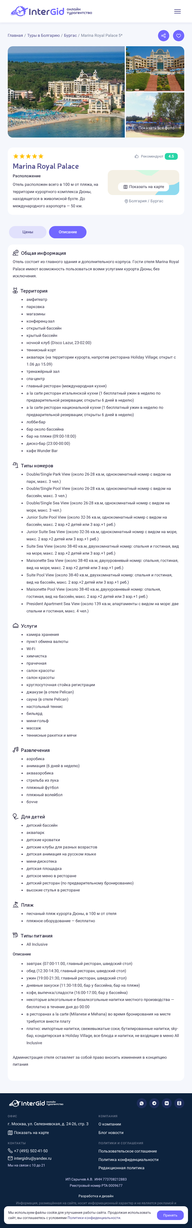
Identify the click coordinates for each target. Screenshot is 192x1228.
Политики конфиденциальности (94, 1218)
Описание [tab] (68, 232)
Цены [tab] (27, 232)
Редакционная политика (121, 1167)
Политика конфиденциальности (128, 1159)
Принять (170, 1215)
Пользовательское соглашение (127, 1151)
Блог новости (111, 1132)
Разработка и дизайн (96, 1196)
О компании (109, 1124)
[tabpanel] (96, 663)
